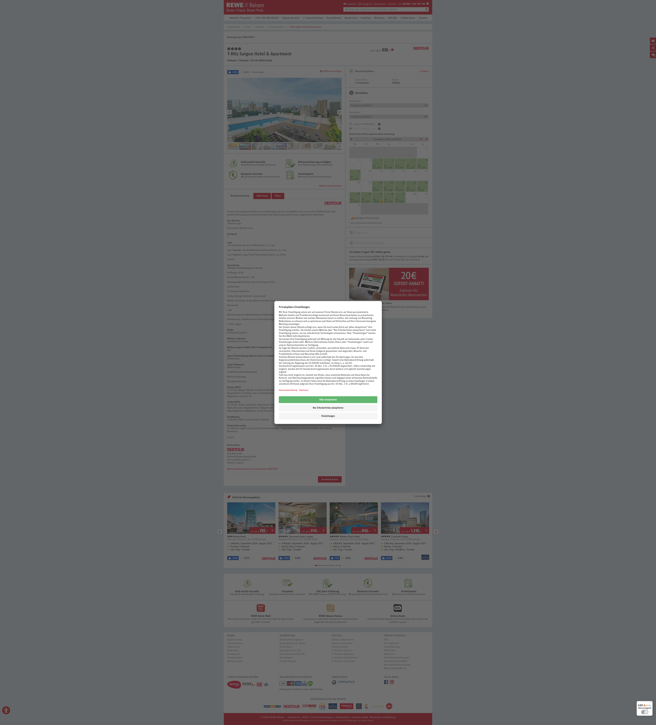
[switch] (644, 712)
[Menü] (650, 703)
